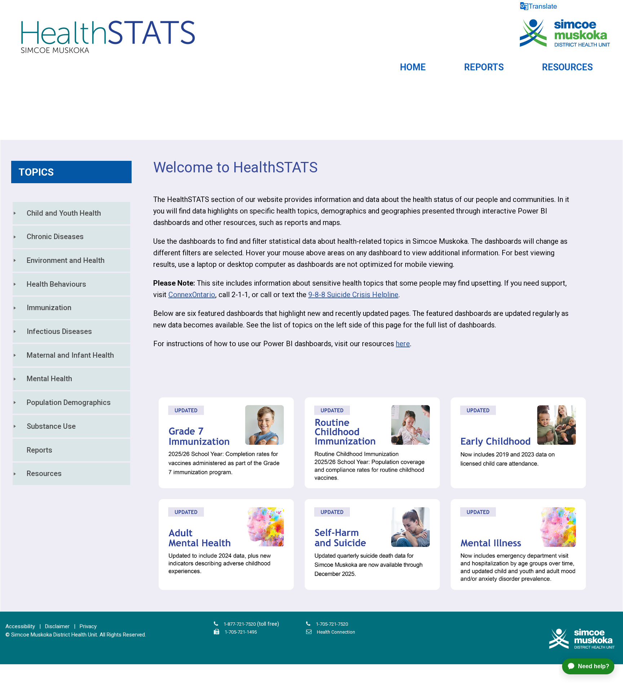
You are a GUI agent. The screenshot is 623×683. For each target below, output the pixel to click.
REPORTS (484, 67)
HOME (413, 67)
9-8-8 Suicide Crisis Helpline (353, 294)
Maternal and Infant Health (70, 355)
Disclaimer (57, 626)
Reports (39, 450)
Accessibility (20, 626)
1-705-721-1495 (241, 632)
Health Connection (336, 632)
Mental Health (49, 378)
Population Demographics (69, 402)
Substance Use (51, 426)
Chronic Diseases (55, 236)
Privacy (88, 626)
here (403, 343)
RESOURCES (567, 67)
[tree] (71, 343)
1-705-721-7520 (332, 624)
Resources (44, 473)
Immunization (49, 307)
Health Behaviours (56, 284)
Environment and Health (66, 260)
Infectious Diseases (59, 331)
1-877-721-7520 (240, 624)
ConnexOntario (191, 294)
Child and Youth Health (64, 213)
